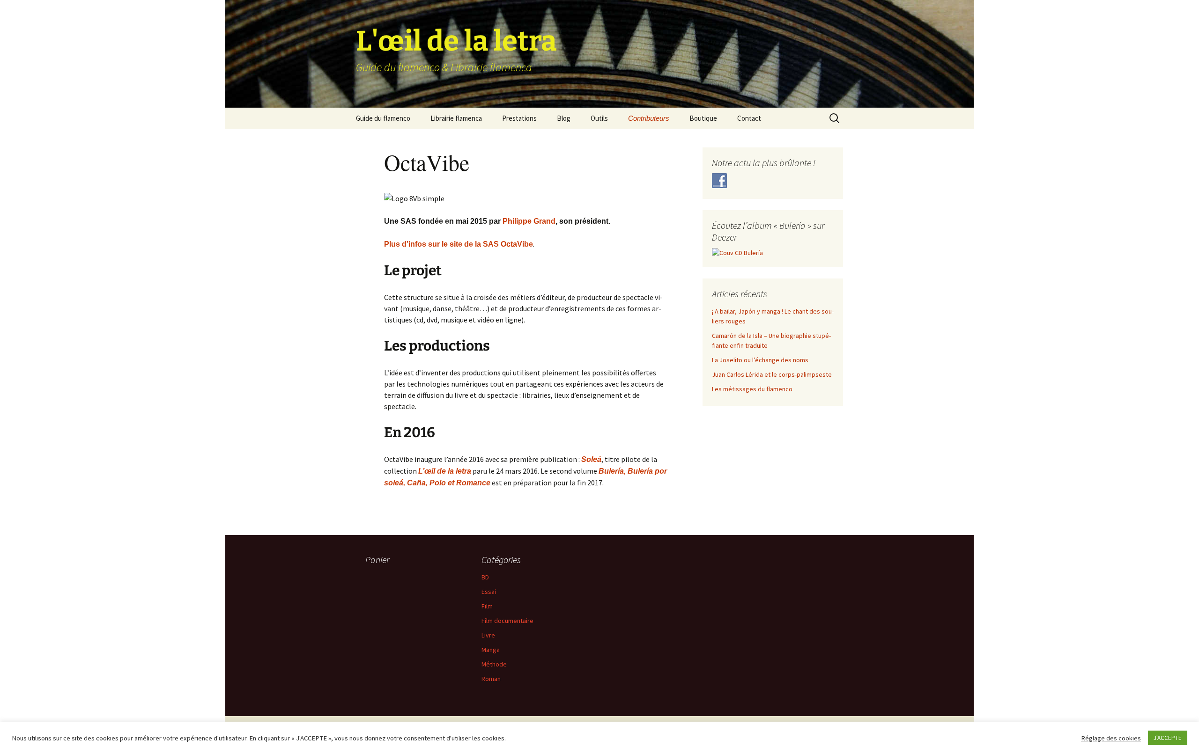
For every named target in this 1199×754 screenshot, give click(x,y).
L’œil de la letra (444, 471)
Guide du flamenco (383, 118)
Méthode (494, 664)
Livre (488, 635)
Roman (491, 678)
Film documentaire (507, 620)
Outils (599, 118)
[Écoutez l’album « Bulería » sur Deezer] (737, 252)
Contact (749, 118)
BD (485, 577)
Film (487, 606)
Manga (490, 649)
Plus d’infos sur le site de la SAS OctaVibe (458, 244)
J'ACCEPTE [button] (1168, 738)
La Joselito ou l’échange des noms (760, 360)
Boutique (703, 118)
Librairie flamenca (456, 118)
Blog (563, 118)
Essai (488, 591)
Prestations (519, 118)
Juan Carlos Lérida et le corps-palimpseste (772, 374)
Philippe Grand (529, 221)
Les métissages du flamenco (752, 389)
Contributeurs (648, 118)
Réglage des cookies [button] (1111, 738)
